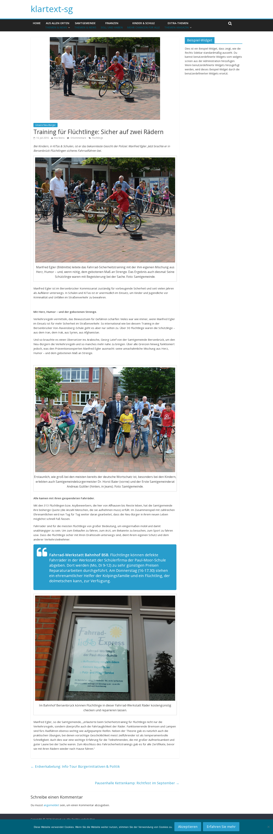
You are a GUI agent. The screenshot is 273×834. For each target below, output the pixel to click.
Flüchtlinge (97, 137)
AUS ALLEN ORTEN (57, 25)
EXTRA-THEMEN (176, 25)
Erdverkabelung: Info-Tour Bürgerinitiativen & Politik (75, 766)
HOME (37, 23)
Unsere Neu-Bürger (45, 125)
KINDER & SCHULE (143, 25)
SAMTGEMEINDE (85, 25)
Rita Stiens (59, 137)
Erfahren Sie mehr (221, 826)
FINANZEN (112, 25)
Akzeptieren (187, 826)
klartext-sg (52, 8)
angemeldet (51, 805)
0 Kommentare (78, 137)
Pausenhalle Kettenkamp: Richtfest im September (137, 783)
